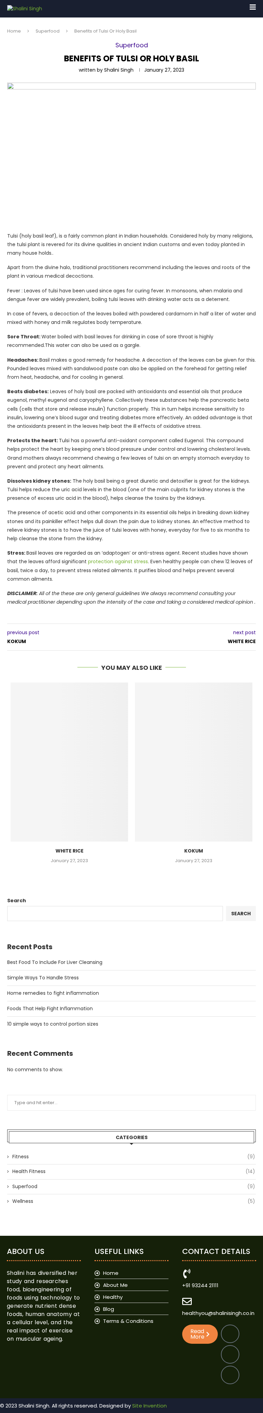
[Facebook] (230, 1334)
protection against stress (118, 561)
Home (14, 31)
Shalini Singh (119, 70)
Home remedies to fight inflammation (53, 993)
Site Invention (149, 1405)
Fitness (133, 1157)
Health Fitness (133, 1171)
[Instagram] (230, 1354)
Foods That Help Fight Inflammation (50, 1008)
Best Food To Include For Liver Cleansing (54, 962)
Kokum (193, 850)
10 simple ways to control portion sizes (52, 1024)
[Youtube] (230, 1375)
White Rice (69, 850)
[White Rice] (69, 762)
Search (16, 900)
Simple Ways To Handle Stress (43, 977)
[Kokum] (193, 762)
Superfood (48, 31)
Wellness (133, 1201)
